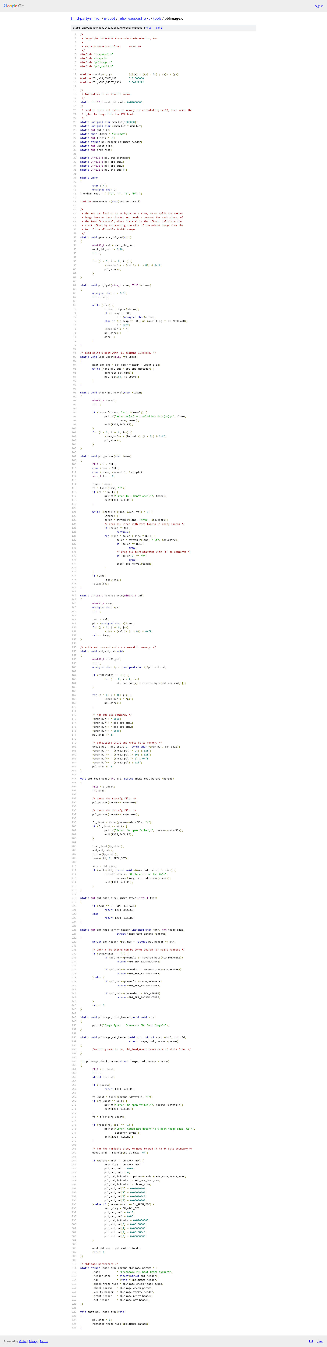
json (320, 1341)
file (148, 27)
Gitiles (22, 1341)
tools (157, 18)
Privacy (33, 1341)
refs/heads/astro (132, 18)
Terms (44, 1341)
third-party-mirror (86, 18)
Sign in (319, 6)
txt (311, 1341)
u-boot (109, 18)
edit (159, 27)
